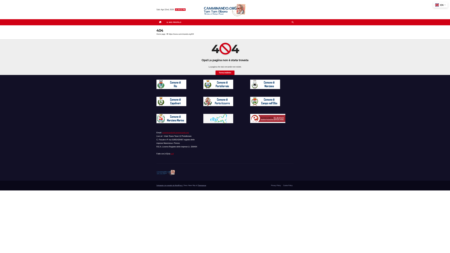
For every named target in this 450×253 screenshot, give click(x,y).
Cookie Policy (288, 185)
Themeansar (202, 185)
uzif (172, 154)
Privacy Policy (276, 185)
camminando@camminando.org (175, 133)
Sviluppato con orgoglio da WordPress (169, 185)
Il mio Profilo (174, 22)
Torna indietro (225, 73)
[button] (293, 22)
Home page (160, 34)
